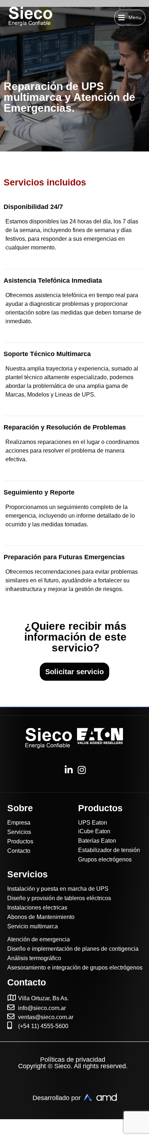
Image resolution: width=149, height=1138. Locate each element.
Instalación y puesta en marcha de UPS (57, 889)
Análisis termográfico (34, 958)
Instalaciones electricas (37, 907)
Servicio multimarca (32, 926)
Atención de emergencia (38, 939)
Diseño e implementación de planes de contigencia (73, 949)
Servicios (19, 832)
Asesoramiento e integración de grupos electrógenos (74, 967)
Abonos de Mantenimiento (40, 917)
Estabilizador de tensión (109, 850)
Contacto (18, 851)
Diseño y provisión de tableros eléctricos (59, 898)
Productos (20, 841)
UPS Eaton (92, 823)
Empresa (18, 823)
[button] (129, 17)
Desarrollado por (57, 1097)
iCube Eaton (94, 831)
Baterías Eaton (97, 841)
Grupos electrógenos (105, 859)
